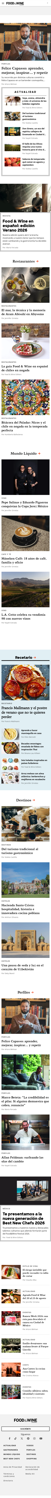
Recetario (6, 703)
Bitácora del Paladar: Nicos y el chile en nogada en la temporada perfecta (24, 426)
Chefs (26, 1365)
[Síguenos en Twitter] (22, 1438)
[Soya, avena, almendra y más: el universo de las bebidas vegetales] (12, 101)
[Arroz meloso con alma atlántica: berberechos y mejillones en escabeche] (10, 778)
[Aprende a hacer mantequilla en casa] (10, 734)
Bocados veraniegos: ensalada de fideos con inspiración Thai (32, 746)
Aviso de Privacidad (12, 1467)
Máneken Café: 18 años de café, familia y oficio (24, 560)
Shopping (31, 1458)
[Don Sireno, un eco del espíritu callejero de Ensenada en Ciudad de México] (12, 131)
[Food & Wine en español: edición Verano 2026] (25, 198)
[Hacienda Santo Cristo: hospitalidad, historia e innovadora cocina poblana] (25, 880)
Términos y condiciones (9, 1475)
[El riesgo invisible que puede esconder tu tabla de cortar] (11, 1272)
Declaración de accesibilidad (33, 1468)
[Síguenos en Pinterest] (28, 1438)
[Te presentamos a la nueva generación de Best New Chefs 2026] (25, 1191)
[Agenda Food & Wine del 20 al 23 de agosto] (11, 1296)
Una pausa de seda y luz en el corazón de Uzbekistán (22, 967)
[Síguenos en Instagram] (34, 1438)
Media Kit (30, 1474)
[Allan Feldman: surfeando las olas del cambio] (25, 1132)
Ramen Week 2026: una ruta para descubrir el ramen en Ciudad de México (35, 1321)
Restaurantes (8, 306)
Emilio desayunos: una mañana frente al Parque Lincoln (36, 1346)
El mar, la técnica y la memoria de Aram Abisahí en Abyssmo (23, 312)
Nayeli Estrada (32, 138)
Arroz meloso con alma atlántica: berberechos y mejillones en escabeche (33, 776)
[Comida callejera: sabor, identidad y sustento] (11, 1392)
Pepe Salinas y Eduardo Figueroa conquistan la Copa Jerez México (24, 504)
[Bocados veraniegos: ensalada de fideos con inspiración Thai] (10, 748)
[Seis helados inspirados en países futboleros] (10, 764)
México (6, 1208)
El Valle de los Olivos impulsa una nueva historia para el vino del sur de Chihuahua (34, 146)
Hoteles (5, 901)
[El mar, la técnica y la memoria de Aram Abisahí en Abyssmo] (25, 285)
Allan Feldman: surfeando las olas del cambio (22, 1159)
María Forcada (12, 247)
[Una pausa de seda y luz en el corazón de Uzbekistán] (25, 940)
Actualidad (29, 1291)
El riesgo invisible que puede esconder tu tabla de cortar (35, 1273)
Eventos (27, 1312)
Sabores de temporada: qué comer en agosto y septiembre (33, 162)
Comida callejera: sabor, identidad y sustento (35, 1392)
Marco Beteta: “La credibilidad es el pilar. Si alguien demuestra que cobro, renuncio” (25, 1101)
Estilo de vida (30, 1266)
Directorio (8, 1480)
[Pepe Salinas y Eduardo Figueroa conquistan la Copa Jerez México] (25, 477)
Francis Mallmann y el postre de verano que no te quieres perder (24, 712)
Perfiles (5, 64)
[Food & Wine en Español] (15, 3)
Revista (7, 216)
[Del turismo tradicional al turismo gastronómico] (12, 116)
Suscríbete (25, 1429)
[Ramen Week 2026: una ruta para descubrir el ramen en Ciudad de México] (11, 1318)
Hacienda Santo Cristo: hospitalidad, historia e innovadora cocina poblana (20, 909)
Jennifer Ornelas (11, 318)
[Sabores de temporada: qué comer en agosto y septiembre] (12, 162)
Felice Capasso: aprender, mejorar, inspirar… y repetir (24, 70)
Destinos (6, 845)
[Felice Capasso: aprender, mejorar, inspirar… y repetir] (25, 42)
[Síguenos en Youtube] (40, 1438)
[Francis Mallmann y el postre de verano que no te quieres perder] (25, 682)
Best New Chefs (11, 1458)
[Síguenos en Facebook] (9, 1438)
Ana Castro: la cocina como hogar (34, 1370)
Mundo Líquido (11, 1454)
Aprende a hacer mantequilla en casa (31, 732)
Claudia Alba (31, 1280)
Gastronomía (10, 1450)
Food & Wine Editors (34, 107)
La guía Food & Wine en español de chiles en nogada (24, 368)
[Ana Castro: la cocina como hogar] (11, 1370)
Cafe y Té (6, 554)
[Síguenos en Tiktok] (15, 1438)
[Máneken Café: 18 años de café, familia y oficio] (25, 533)
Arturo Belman (11, 84)
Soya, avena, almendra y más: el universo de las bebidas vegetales (34, 101)
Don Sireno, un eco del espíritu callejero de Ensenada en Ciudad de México (33, 131)
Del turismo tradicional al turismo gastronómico (33, 116)
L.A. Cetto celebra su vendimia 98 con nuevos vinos (23, 616)
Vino (3, 498)
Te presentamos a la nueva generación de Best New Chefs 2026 (24, 1218)
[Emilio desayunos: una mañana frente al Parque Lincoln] (11, 1345)
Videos (30, 1445)
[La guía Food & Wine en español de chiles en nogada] (25, 341)
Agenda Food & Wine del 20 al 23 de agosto (34, 1296)
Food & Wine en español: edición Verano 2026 (19, 226)
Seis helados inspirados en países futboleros (34, 762)
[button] (2, 3)
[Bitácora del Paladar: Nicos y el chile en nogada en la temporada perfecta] (25, 397)
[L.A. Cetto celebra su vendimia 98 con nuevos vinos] (25, 589)
